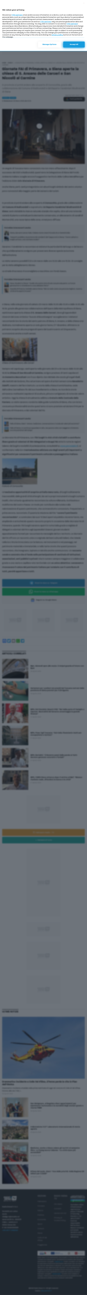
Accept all (74, 44)
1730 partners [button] (17, 15)
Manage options (49, 44)
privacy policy (57, 35)
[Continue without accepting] (84, 3)
